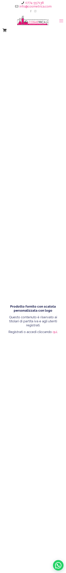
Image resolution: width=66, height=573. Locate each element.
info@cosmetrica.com (35, 6)
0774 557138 (34, 3)
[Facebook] (31, 11)
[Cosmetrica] (33, 20)
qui (55, 332)
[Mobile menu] (61, 21)
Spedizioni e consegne (38, 567)
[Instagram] (35, 11)
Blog (14, 567)
